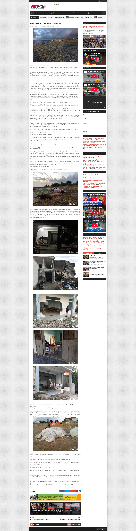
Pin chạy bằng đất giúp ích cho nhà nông (92, 177)
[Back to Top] (105, 529)
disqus (73, 524)
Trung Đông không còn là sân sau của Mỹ (92, 248)
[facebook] (101, 1)
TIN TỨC (43, 13)
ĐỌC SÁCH (80, 13)
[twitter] (103, 1)
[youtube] (99, 1)
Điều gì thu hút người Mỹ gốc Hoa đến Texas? (93, 180)
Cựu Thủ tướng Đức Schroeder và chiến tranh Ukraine (85, 17)
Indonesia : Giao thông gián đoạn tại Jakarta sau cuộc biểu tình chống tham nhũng (93, 246)
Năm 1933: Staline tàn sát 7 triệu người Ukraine (56, 17)
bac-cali (33, 506)
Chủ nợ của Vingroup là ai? (89, 150)
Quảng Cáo (98, 13)
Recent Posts (89, 253)
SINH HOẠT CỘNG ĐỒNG (52, 13)
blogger (69, 524)
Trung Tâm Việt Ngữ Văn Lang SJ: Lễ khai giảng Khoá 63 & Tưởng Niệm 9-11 (55, 510)
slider (53, 26)
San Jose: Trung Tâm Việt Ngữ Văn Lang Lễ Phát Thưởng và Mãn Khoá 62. (93, 27)
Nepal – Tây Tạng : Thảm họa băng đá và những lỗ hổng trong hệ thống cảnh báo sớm (94, 240)
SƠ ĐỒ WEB (73, 13)
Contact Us (39, 1)
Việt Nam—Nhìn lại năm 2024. (89, 162)
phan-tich (44, 17)
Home (31, 1)
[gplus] (105, 1)
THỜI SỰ (36, 13)
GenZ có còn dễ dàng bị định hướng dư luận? (93, 147)
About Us (34, 1)
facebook (78, 524)
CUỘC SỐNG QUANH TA (64, 13)
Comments (100, 253)
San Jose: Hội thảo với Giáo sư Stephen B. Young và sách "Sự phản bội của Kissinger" (96, 273)
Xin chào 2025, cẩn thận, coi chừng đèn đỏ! (92, 156)
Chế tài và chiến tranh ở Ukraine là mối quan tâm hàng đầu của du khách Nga (94, 184)
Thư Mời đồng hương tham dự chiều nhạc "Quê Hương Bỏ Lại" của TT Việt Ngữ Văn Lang (39, 510)
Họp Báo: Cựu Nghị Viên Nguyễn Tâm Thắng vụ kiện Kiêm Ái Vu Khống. (71, 510)
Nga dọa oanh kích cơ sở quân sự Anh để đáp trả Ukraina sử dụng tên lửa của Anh (93, 237)
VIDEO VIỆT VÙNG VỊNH (89, 13)
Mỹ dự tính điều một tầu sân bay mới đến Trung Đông (93, 243)
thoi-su (56, 26)
